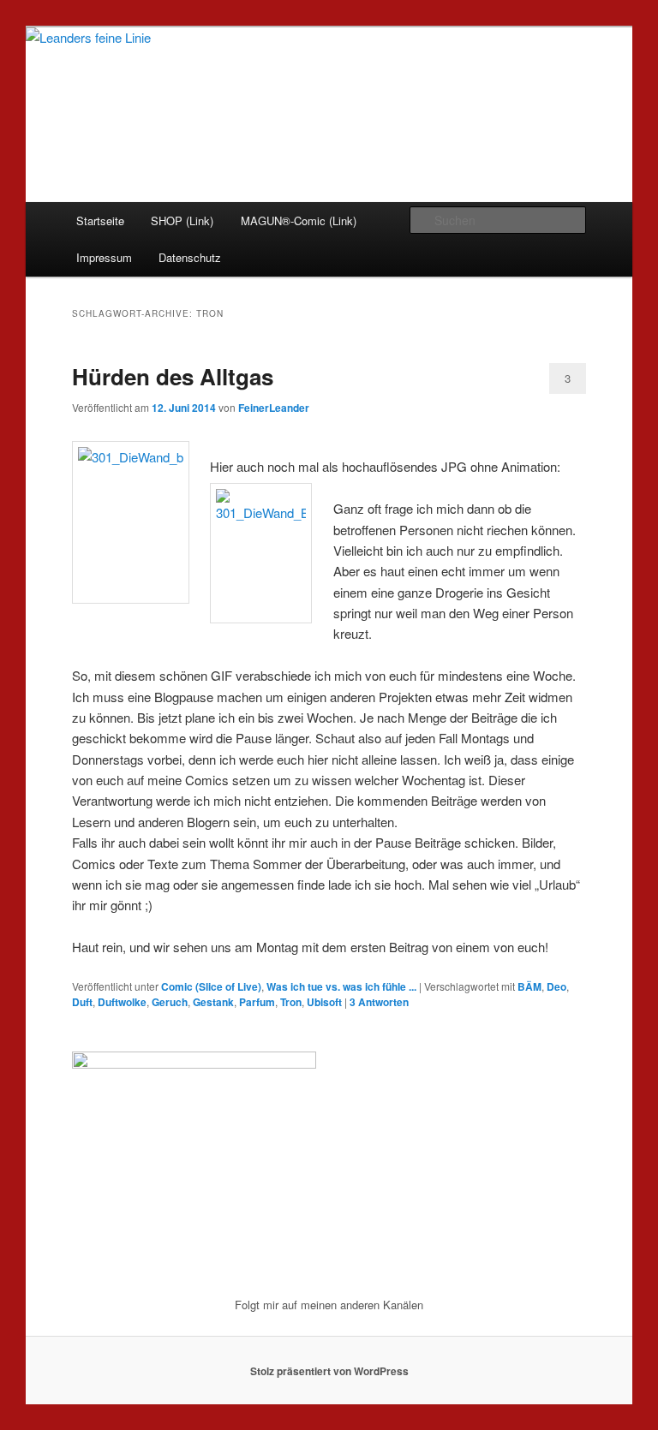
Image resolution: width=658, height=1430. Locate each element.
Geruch (170, 1002)
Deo (556, 986)
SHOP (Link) (182, 220)
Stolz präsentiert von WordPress (329, 1371)
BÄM (529, 986)
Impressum (104, 257)
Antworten (379, 1002)
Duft (82, 1002)
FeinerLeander (273, 407)
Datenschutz (190, 257)
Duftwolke (122, 1002)
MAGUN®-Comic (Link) (298, 220)
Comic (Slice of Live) (211, 986)
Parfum (257, 1002)
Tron (291, 1002)
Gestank (213, 1002)
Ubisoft (324, 1002)
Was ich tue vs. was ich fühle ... (341, 986)
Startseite (100, 220)
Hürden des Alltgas (172, 376)
